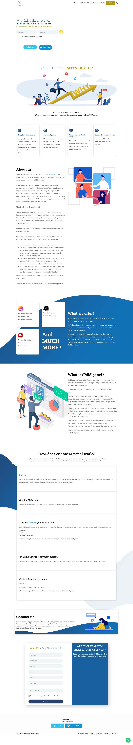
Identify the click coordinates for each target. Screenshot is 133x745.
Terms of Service (53, 696)
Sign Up (113, 733)
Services (102, 3)
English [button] (110, 3)
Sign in (75, 3)
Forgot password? (52, 35)
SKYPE (59, 726)
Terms (106, 733)
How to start (92, 3)
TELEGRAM (46, 47)
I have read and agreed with (44, 696)
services (52, 174)
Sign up (82, 3)
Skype (31, 47)
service (32, 522)
